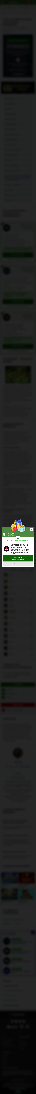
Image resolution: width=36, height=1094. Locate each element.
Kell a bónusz (18, 558)
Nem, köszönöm (18, 563)
